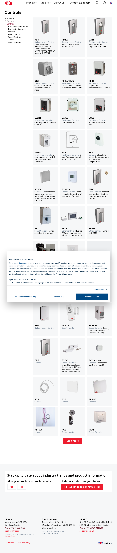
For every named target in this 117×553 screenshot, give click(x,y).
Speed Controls (14, 37)
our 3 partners (21, 263)
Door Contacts (14, 34)
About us (59, 2)
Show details (98, 289)
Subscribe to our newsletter (84, 486)
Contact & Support (80, 2)
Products (30, 2)
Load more (72, 440)
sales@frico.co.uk (87, 531)
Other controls (14, 42)
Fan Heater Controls (16, 29)
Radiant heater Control (18, 26)
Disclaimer (9, 543)
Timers (11, 40)
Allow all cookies (92, 297)
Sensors (11, 32)
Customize (57, 297)
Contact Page (10, 536)
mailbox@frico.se (12, 531)
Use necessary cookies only (25, 297)
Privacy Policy (24, 543)
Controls (10, 21)
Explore (44, 2)
